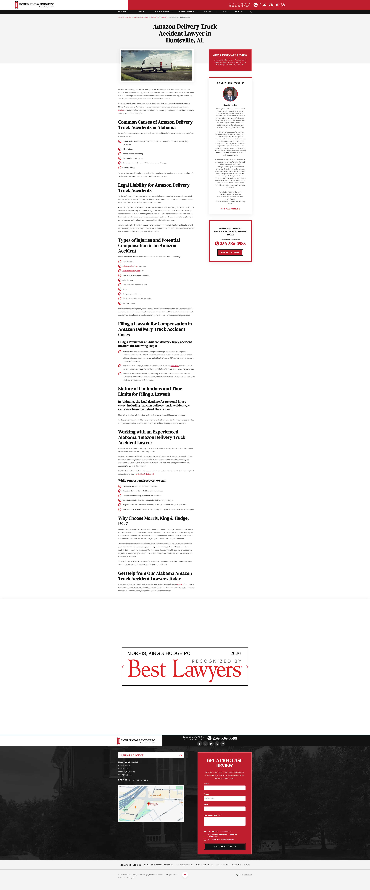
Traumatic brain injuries (131, 271)
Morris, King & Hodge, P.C (144, 474)
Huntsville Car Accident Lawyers (158, 865)
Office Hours (139, 780)
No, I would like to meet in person (221, 839)
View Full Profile (229, 209)
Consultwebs (248, 875)
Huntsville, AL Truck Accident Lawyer (136, 17)
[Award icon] (185, 666)
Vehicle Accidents (186, 12)
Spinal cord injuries (129, 266)
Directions (123, 780)
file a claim (175, 366)
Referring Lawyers (184, 865)
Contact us (122, 110)
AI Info (247, 865)
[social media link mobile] (199, 743)
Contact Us (208, 865)
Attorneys (140, 12)
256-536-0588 (272, 5)
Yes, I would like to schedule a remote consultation (222, 835)
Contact (239, 12)
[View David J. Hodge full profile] (230, 88)
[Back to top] (185, 875)
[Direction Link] (151, 787)
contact (180, 584)
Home (120, 17)
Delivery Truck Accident (158, 17)
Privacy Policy (222, 865)
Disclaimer (236, 865)
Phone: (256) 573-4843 (126, 772)
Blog (225, 12)
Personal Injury (162, 12)
